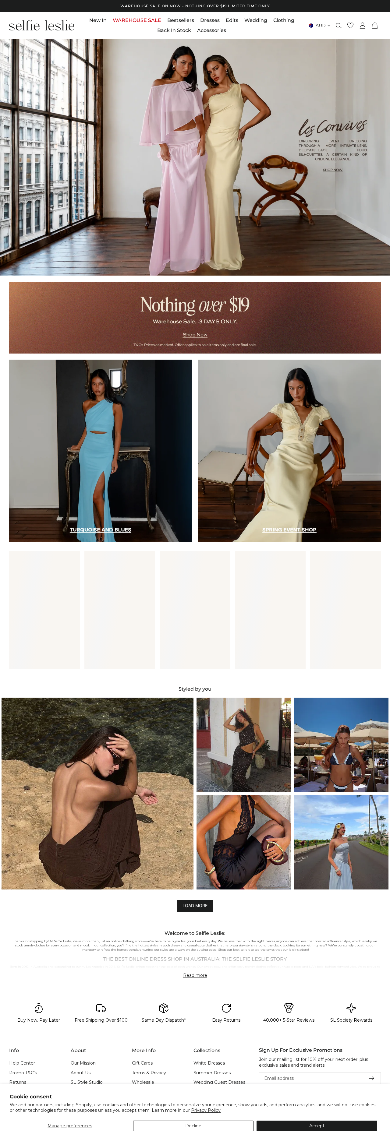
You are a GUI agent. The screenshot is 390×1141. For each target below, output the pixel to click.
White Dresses (209, 1063)
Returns (17, 1082)
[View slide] (195, 157)
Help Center (22, 1063)
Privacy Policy (206, 1110)
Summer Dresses (212, 1073)
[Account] (362, 25)
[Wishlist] (350, 25)
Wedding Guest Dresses (219, 1082)
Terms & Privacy (149, 1073)
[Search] (339, 25)
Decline (193, 1126)
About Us (80, 1073)
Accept (316, 1126)
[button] (97, 793)
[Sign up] (371, 1078)
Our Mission (83, 1063)
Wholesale (143, 1082)
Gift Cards (142, 1063)
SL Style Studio (87, 1082)
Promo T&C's (23, 1073)
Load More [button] (195, 905)
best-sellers (241, 950)
